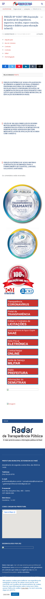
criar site (17, 565)
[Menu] (3, 3)
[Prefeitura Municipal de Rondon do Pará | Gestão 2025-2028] (22, 3)
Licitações (40, 34)
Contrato (8, 47)
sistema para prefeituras (31, 565)
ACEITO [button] (15, 594)
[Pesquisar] (42, 3)
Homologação (9, 57)
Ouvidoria (5, 500)
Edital (6, 53)
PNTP (12, 577)
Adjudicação (9, 40)
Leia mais (25, 588)
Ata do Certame (10, 43)
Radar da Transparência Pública (28, 577)
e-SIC (13, 500)
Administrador (9, 34)
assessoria (18, 567)
